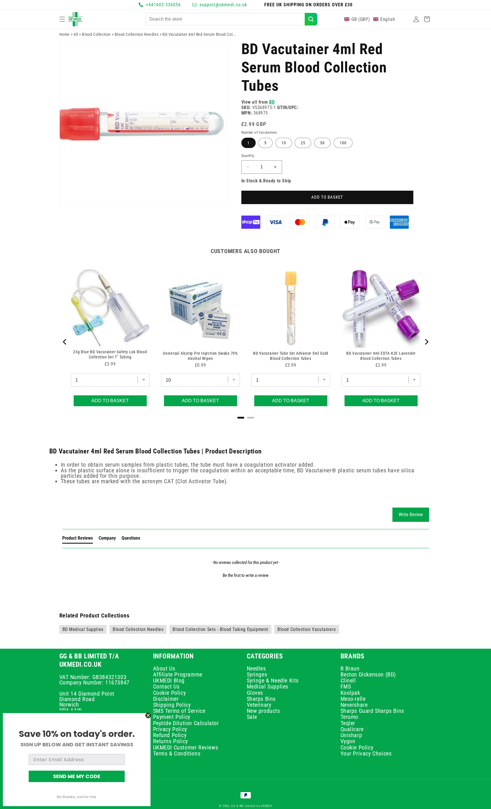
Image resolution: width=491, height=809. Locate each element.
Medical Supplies (268, 687)
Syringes (257, 674)
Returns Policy (170, 741)
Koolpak (350, 693)
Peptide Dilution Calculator (186, 723)
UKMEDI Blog (169, 681)
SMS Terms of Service (179, 711)
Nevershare (354, 705)
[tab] (77, 539)
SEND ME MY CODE (76, 776)
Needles (256, 669)
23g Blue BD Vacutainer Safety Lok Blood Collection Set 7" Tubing (110, 354)
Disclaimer (166, 699)
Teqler (348, 723)
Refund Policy (170, 735)
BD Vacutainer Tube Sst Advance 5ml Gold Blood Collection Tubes (290, 356)
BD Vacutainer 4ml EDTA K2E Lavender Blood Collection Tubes (381, 356)
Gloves (255, 693)
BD (272, 102)
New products (263, 711)
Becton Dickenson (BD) (368, 674)
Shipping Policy (172, 705)
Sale (252, 717)
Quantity (247, 155)
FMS (346, 687)
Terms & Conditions (177, 753)
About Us (164, 669)
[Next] (426, 342)
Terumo (350, 717)
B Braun (350, 669)
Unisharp (351, 735)
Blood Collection (96, 34)
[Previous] (65, 342)
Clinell (348, 681)
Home (64, 34)
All (76, 34)
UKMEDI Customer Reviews (185, 747)
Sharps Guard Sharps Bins (372, 711)
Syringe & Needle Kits (273, 681)
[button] (62, 19)
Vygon (348, 741)
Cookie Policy (169, 693)
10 (283, 143)
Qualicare (352, 729)
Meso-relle (353, 699)
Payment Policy (171, 717)
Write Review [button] (411, 514)
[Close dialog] (148, 715)
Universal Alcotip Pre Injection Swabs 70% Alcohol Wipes (200, 356)
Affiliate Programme (177, 674)
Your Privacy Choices (366, 753)
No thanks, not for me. (77, 797)
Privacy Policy (170, 729)
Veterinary (259, 705)
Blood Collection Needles (137, 34)
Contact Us (166, 687)
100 (343, 143)
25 (303, 143)
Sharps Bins (261, 699)
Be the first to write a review (246, 575)
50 (322, 143)
